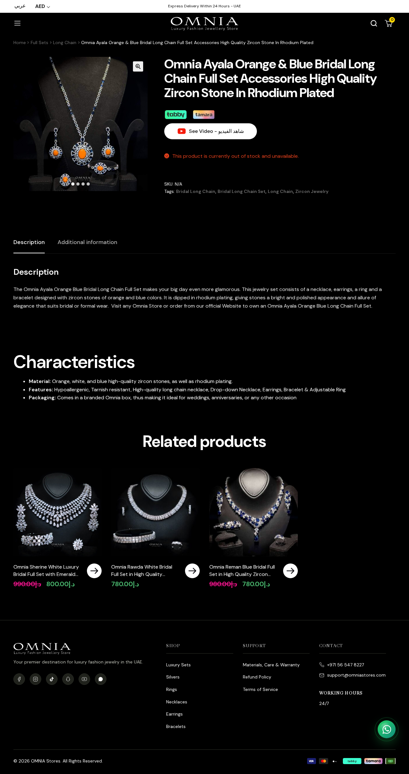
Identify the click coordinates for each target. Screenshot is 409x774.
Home (19, 42)
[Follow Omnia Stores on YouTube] (84, 679)
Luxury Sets (178, 665)
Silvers (173, 677)
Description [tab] (29, 242)
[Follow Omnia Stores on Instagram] (35, 679)
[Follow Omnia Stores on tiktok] (52, 679)
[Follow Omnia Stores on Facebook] (19, 679)
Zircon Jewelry (311, 191)
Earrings (174, 714)
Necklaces (176, 702)
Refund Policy (257, 677)
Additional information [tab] (87, 242)
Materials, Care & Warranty (271, 665)
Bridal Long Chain (195, 191)
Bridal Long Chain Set (242, 191)
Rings (171, 689)
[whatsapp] (100, 679)
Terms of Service (260, 689)
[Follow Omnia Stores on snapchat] (68, 679)
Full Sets (39, 42)
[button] (138, 66)
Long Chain (64, 42)
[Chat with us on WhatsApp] (387, 729)
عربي (20, 5)
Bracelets (176, 726)
